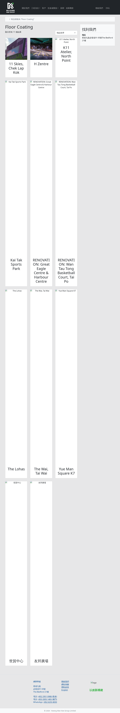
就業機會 (69, 8)
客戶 (44, 8)
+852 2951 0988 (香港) (47, 696)
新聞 (62, 8)
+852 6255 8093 (50, 702)
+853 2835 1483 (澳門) (47, 699)
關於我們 (25, 8)
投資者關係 (52, 8)
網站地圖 (65, 684)
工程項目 (35, 8)
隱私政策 (65, 687)
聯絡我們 (99, 8)
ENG (108, 8)
